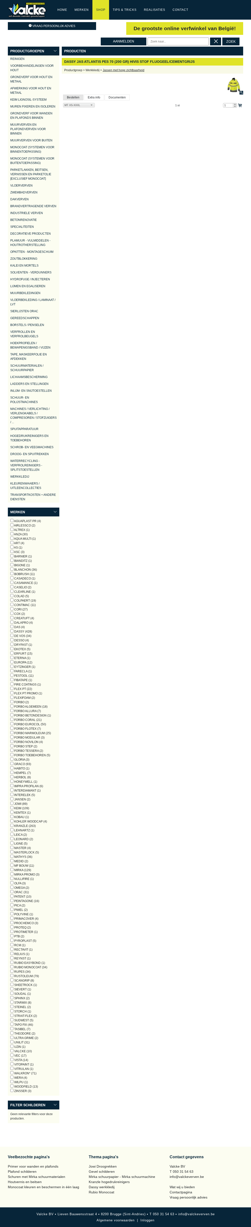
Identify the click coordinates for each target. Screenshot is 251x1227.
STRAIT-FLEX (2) (25, 1016)
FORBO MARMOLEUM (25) (32, 733)
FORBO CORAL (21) (27, 720)
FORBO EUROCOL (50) (29, 724)
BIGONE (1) (21, 565)
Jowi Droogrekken (103, 1166)
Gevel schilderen (102, 1171)
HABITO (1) (21, 768)
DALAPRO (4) (23, 622)
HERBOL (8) (22, 777)
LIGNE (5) (20, 843)
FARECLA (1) (22, 671)
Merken (82, 10)
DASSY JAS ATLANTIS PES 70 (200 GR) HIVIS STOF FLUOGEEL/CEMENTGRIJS (129, 62)
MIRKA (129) (22, 870)
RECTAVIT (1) (23, 949)
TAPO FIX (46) (23, 1024)
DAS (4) (19, 627)
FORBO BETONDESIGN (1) (32, 715)
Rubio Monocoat (101, 1192)
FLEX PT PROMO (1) (27, 693)
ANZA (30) (20, 534)
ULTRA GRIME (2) (25, 1038)
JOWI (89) (20, 804)
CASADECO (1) (24, 578)
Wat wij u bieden (182, 1187)
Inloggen (147, 1220)
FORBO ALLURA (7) (27, 711)
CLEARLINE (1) (24, 591)
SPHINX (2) (21, 998)
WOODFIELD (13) (25, 1086)
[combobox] (79, 105)
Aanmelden (123, 41)
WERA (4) (20, 1077)
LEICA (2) (20, 834)
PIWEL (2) (20, 910)
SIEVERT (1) (22, 989)
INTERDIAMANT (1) (27, 790)
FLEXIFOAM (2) (24, 698)
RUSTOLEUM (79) (26, 976)
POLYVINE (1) (23, 914)
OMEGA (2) (21, 888)
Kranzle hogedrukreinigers (109, 1182)
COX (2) (19, 614)
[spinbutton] (230, 105)
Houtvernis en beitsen (25, 1182)
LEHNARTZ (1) (23, 830)
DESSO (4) (21, 640)
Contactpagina (181, 1192)
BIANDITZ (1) (22, 561)
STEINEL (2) (22, 1007)
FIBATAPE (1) (22, 680)
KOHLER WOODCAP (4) (30, 821)
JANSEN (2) (21, 799)
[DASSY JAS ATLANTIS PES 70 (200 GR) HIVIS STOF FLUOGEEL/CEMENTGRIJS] (234, 85)
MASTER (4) (22, 848)
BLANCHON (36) (25, 569)
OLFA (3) (19, 883)
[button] (235, 104)
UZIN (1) (19, 1047)
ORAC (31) (21, 892)
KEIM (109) (21, 808)
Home (62, 10)
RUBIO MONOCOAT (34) (30, 967)
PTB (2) (18, 936)
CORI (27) (20, 609)
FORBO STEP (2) (25, 746)
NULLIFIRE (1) (23, 879)
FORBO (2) (21, 702)
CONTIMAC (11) (24, 605)
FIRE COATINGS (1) (27, 684)
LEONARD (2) (23, 839)
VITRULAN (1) (23, 1069)
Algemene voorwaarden (116, 1220)
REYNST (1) (22, 958)
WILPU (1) (20, 1082)
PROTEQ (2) (22, 927)
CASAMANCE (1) (25, 583)
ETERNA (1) (21, 658)
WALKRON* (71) (25, 1073)
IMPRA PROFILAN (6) (28, 786)
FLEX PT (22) (22, 689)
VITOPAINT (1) (23, 1064)
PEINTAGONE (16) (26, 901)
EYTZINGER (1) (24, 667)
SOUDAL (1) (22, 994)
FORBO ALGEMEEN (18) (30, 706)
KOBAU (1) (21, 817)
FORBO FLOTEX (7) (27, 728)
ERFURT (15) (22, 653)
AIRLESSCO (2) (24, 525)
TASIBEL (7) (21, 1029)
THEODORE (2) (24, 1033)
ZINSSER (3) (22, 1091)
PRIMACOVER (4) (25, 918)
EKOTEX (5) (21, 649)
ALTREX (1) (21, 530)
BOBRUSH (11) (24, 574)
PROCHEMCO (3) (25, 923)
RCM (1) (19, 945)
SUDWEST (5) (23, 1020)
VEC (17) (19, 1055)
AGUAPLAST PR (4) (27, 521)
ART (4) (18, 543)
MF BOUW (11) (23, 865)
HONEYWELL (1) (25, 781)
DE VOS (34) (22, 636)
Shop (100, 10)
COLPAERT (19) (24, 600)
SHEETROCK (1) (25, 985)
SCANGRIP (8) (23, 980)
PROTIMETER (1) (25, 932)
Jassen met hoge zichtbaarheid (123, 70)
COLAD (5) (21, 596)
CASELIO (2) (22, 587)
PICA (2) (19, 905)
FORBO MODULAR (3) (29, 737)
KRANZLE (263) (24, 826)
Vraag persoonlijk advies (53, 26)
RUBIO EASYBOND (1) (29, 963)
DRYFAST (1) (22, 645)
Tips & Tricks (125, 10)
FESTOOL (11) (23, 675)
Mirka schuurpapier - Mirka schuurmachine (122, 1177)
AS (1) (17, 547)
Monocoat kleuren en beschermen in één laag (43, 1187)
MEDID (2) (20, 861)
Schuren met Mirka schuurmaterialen (36, 1177)
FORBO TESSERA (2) (28, 751)
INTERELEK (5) (24, 795)
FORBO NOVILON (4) (28, 742)
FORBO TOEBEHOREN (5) (31, 755)
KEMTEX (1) (22, 812)
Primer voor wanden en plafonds (33, 1166)
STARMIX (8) (22, 1002)
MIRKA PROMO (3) (26, 874)
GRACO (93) (22, 764)
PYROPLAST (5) (24, 941)
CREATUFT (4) (23, 618)
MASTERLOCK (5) (26, 852)
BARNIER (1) (22, 556)
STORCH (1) (22, 1011)
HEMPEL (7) (22, 773)
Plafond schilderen (22, 1171)
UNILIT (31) (21, 1042)
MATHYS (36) (22, 857)
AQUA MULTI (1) (24, 538)
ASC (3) (19, 552)
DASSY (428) (22, 631)
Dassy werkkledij (101, 1187)
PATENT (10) (22, 896)
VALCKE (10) (22, 1051)
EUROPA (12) (22, 662)
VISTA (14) (20, 1060)
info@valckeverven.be (187, 1177)
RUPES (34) (22, 971)
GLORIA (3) (21, 759)
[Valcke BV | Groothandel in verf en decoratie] (27, 10)
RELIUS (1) (21, 954)
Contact (180, 10)
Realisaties (154, 10)
